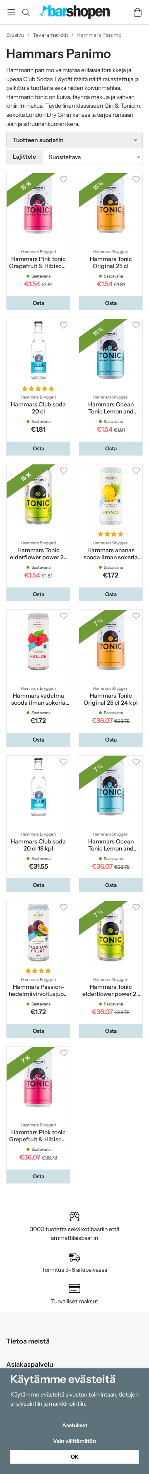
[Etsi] (26, 12)
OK (75, 1456)
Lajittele (24, 156)
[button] (38, 303)
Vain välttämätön (74, 1441)
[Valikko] (11, 12)
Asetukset (74, 1425)
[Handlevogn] (137, 12)
